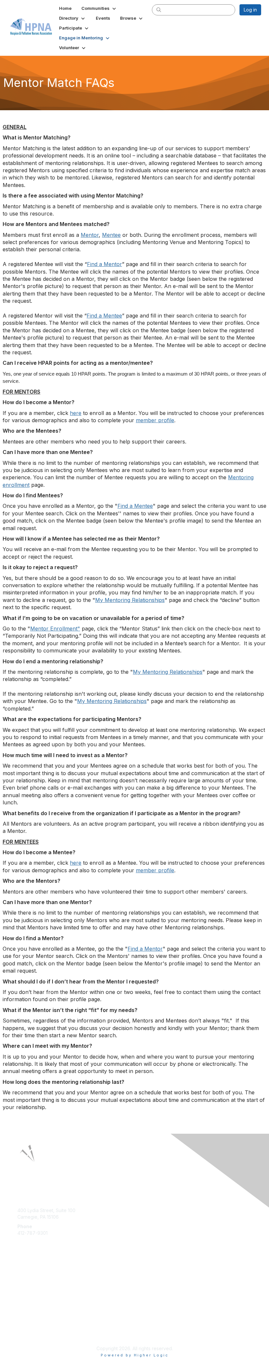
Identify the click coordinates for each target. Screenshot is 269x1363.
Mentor (90, 235)
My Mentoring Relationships (130, 600)
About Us (27, 1326)
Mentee (111, 235)
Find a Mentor (104, 264)
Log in (250, 9)
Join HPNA (28, 1276)
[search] (159, 9)
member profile (155, 420)
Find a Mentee (104, 315)
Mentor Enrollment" (55, 628)
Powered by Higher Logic (135, 1355)
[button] (99, 8)
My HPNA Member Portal (44, 1282)
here (75, 413)
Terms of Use (32, 1332)
